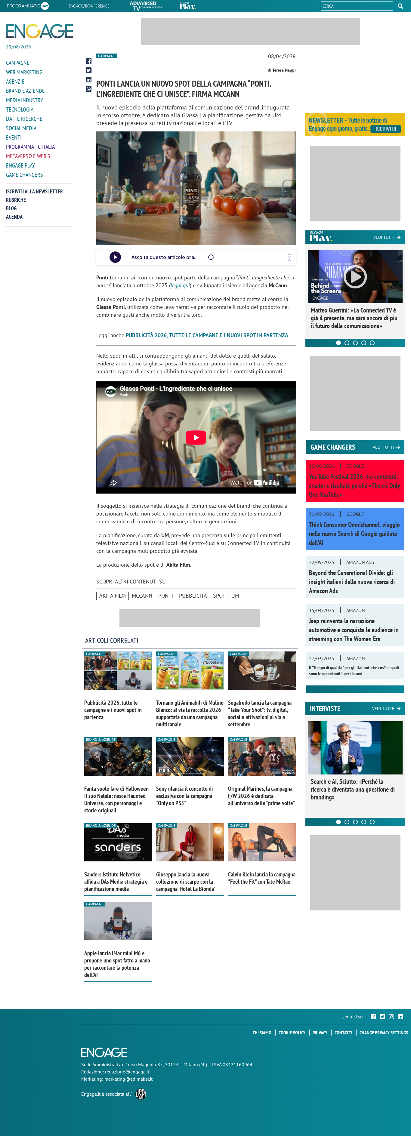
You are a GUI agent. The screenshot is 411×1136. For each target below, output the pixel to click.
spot (219, 595)
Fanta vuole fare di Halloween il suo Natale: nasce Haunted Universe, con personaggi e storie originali (116, 799)
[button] (400, 6)
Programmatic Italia (30, 147)
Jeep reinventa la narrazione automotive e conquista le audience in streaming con (354, 630)
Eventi (14, 137)
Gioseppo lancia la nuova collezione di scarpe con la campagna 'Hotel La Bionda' (185, 881)
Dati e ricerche (24, 119)
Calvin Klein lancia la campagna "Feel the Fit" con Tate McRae (261, 878)
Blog (11, 208)
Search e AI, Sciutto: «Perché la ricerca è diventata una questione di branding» (353, 789)
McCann (142, 595)
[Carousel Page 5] (372, 342)
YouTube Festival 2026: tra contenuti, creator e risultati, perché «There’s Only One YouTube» (354, 485)
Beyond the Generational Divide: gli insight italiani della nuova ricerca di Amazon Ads (352, 581)
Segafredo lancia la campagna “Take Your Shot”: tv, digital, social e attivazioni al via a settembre (260, 713)
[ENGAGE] (39, 31)
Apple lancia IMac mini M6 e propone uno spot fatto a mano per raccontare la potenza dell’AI (117, 964)
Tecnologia (19, 109)
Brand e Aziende (25, 91)
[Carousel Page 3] (355, 342)
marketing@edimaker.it (128, 1079)
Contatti (343, 1033)
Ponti (165, 595)
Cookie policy (292, 1033)
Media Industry (24, 100)
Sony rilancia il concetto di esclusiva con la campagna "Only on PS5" (184, 796)
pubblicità (193, 595)
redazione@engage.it (127, 1072)
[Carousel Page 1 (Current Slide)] (338, 342)
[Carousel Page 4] (363, 342)
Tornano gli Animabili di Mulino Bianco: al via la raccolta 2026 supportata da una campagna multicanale (190, 713)
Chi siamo (262, 1033)
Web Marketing (24, 72)
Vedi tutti (383, 237)
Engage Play (20, 165)
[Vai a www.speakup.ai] (289, 257)
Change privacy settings (384, 1033)
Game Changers (24, 175)
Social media (21, 128)
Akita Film (112, 595)
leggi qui (180, 285)
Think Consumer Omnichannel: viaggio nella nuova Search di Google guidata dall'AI (354, 533)
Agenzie (15, 81)
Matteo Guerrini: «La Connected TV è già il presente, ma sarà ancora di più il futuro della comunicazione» (354, 318)
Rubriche (16, 199)
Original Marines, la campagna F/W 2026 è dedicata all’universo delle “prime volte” (261, 796)
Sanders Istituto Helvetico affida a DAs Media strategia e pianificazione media (116, 881)
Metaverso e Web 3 (28, 156)
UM (235, 595)
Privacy (320, 1033)
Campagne (17, 63)
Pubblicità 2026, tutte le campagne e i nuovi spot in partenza (113, 710)
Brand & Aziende (101, 739)
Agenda (14, 216)
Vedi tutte (383, 708)
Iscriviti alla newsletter (34, 191)
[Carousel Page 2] (347, 342)
